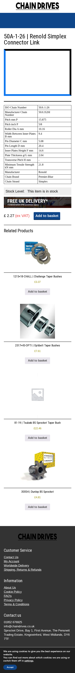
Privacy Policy (13, 600)
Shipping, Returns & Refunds (23, 569)
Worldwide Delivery (16, 565)
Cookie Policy (13, 591)
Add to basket (46, 216)
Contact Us (11, 557)
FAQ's (8, 596)
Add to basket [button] (37, 291)
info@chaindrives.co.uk (19, 626)
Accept (10, 667)
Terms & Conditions (16, 604)
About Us (10, 587)
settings (28, 660)
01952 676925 (13, 622)
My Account (11, 561)
